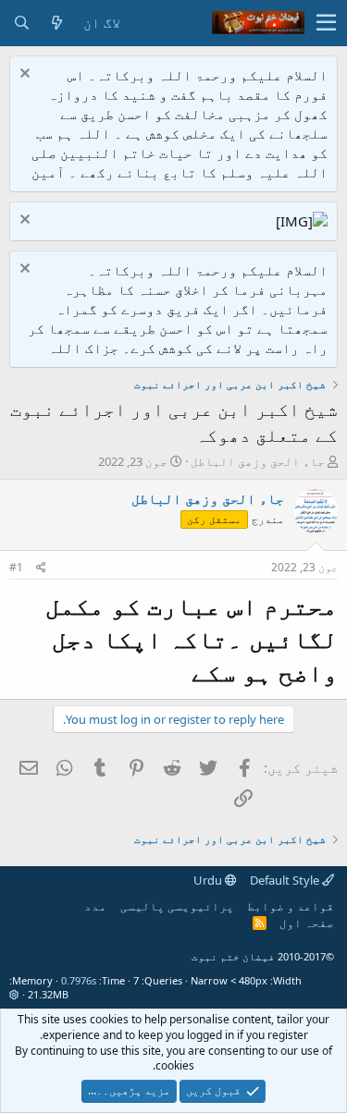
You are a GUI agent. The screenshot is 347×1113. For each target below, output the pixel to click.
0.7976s (78, 980)
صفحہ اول (306, 922)
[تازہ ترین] (56, 23)
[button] (326, 23)
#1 (16, 567)
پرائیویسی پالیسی (177, 906)
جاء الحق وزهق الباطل (258, 461)
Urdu (209, 880)
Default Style (286, 880)
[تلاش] (21, 23)
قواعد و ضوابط (290, 906)
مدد (95, 906)
